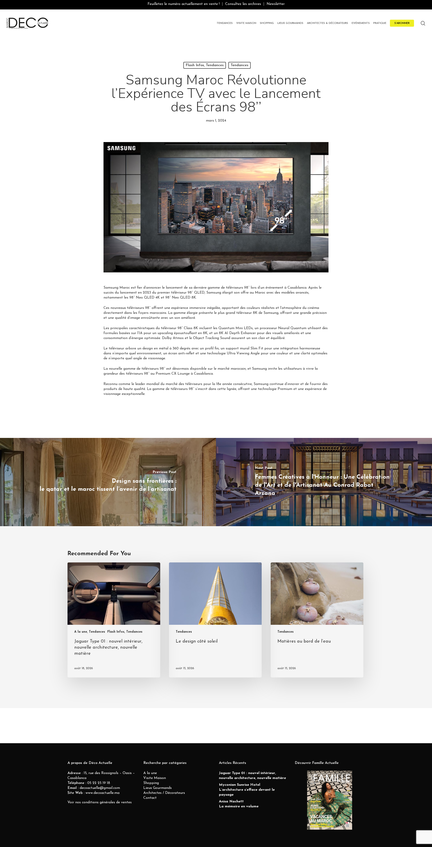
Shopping (151, 783)
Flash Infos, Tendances (205, 65)
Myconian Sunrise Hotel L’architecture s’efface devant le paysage (247, 790)
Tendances (239, 65)
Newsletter (276, 4)
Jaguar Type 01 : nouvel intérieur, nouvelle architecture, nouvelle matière (252, 775)
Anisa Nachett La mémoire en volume (239, 804)
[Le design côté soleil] (215, 619)
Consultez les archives (243, 4)
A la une (150, 773)
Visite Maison (154, 778)
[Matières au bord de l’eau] (317, 619)
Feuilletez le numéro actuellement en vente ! (184, 4)
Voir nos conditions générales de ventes (100, 802)
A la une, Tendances (89, 632)
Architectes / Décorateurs (164, 793)
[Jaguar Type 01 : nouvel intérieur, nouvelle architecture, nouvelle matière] (114, 619)
